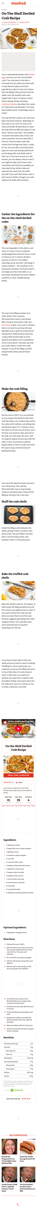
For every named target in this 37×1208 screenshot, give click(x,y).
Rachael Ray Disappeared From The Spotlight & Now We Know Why (9, 1160)
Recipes (4, 9)
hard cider (6, 325)
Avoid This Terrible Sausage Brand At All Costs (27, 1159)
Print (20, 782)
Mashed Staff (24, 22)
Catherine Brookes (10, 22)
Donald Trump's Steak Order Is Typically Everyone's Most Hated (9, 1187)
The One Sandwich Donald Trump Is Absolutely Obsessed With (27, 1187)
